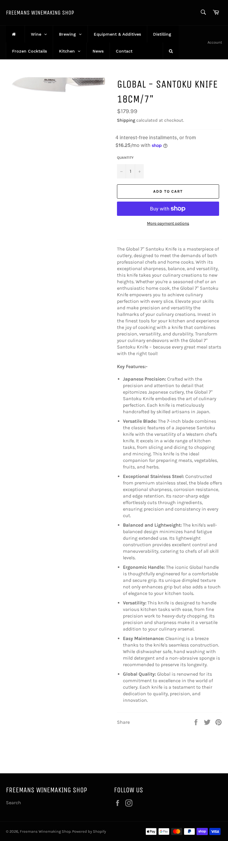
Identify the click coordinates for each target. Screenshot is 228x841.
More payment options (168, 223)
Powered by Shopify (89, 831)
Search (13, 802)
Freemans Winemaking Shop (40, 12)
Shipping (126, 120)
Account (215, 42)
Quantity (125, 158)
